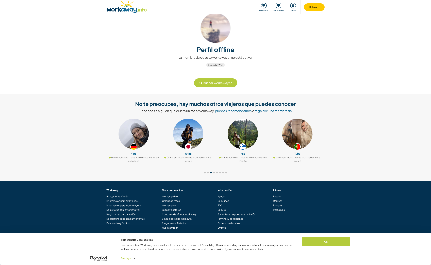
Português (279, 209)
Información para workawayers (123, 205)
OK (326, 241)
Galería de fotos (171, 200)
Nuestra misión (170, 227)
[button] (205, 172)
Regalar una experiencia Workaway (125, 218)
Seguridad (223, 200)
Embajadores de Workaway (177, 218)
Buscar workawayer (217, 83)
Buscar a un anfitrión (117, 196)
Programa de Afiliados (174, 223)
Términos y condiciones (230, 218)
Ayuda (221, 196)
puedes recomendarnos (233, 111)
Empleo (222, 227)
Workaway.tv (169, 205)
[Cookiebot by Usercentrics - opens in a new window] (98, 258)
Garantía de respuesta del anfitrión (236, 214)
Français (277, 205)
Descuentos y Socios (117, 223)
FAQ (220, 205)
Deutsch (277, 200)
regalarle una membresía (273, 111)
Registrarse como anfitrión (121, 214)
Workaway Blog (170, 196)
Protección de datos (229, 223)
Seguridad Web (215, 65)
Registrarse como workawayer (123, 209)
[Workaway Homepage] (126, 6)
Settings (126, 258)
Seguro (222, 209)
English (277, 196)
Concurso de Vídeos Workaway (179, 214)
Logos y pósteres (171, 209)
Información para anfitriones (122, 200)
